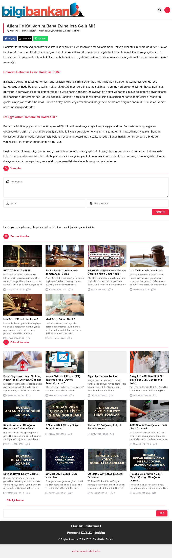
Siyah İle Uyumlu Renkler (103, 376)
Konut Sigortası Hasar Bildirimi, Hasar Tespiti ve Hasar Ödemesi (22, 378)
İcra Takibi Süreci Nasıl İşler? (20, 319)
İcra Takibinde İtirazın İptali (146, 270)
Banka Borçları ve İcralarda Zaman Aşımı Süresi (62, 272)
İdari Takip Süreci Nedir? (60, 319)
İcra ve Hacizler (29, 30)
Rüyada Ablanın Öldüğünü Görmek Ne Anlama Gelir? (19, 426)
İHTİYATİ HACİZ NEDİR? (17, 270)
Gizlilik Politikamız (86, 526)
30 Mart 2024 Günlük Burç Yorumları (61, 475)
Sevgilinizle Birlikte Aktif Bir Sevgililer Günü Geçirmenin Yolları (146, 380)
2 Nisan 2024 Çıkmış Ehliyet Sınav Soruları (63, 426)
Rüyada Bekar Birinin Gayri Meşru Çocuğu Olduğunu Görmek (146, 477)
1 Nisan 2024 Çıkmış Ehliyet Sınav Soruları (104, 426)
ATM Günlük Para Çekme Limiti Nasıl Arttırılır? (148, 426)
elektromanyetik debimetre (86, 551)
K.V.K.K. (86, 533)
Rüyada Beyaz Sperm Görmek (21, 474)
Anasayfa (14, 30)
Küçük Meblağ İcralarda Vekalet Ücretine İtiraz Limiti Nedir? (107, 272)
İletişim (99, 533)
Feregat (73, 533)
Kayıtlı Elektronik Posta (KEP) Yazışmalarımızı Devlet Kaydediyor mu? (63, 380)
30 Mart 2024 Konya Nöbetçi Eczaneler (105, 475)
